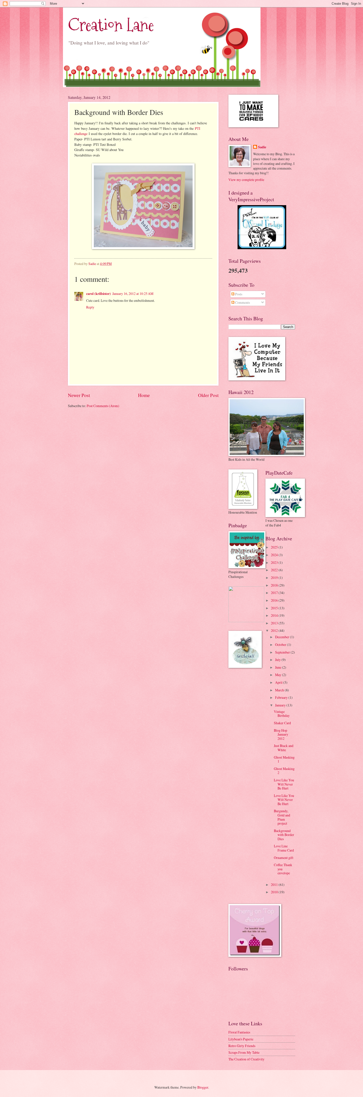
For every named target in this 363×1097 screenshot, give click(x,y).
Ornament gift (283, 857)
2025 (275, 547)
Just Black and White (283, 747)
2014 (275, 615)
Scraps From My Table (244, 1052)
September (283, 652)
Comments (242, 302)
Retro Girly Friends (241, 1045)
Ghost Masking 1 (284, 759)
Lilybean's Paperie (240, 1039)
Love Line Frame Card (284, 848)
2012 (275, 630)
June (278, 667)
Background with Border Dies (284, 834)
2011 (275, 884)
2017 (275, 592)
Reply (90, 307)
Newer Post (79, 395)
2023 (275, 562)
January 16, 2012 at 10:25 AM (132, 293)
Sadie (262, 147)
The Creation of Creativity (246, 1059)
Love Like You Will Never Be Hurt (284, 784)
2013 (275, 623)
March (280, 690)
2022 (275, 570)
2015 (275, 608)
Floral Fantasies (239, 1032)
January (280, 705)
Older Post (208, 395)
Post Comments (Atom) (103, 405)
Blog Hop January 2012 (281, 734)
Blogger (202, 1087)
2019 (275, 577)
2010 (275, 892)
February (281, 697)
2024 (275, 554)
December (282, 637)
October (281, 644)
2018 (275, 585)
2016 (275, 600)
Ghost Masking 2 (284, 770)
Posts (238, 294)
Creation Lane (111, 25)
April (279, 682)
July (278, 659)
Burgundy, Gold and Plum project (282, 817)
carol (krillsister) (98, 293)
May (278, 674)
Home (144, 395)
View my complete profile (246, 179)
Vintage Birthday (282, 713)
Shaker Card (282, 723)
